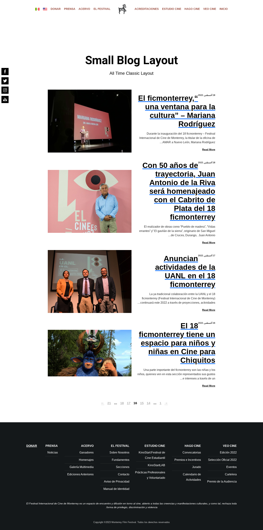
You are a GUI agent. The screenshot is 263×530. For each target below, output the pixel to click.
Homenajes (86, 459)
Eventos (231, 467)
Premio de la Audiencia (222, 481)
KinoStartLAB (156, 465)
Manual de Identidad (116, 488)
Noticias (52, 452)
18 (122, 403)
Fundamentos (120, 459)
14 (148, 403)
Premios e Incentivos (187, 459)
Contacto (123, 474)
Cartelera (231, 474)
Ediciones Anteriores (80, 474)
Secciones (122, 467)
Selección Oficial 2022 (222, 459)
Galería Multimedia (82, 467)
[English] (45, 9)
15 (142, 403)
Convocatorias (191, 452)
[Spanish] (37, 9)
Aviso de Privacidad (116, 481)
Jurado (196, 467)
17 (128, 403)
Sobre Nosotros (119, 452)
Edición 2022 (228, 452)
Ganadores (86, 452)
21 (109, 403)
